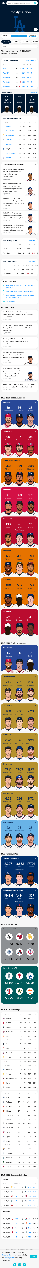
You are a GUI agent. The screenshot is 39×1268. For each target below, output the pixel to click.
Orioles (8, 158)
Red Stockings (11, 131)
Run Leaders (7, 519)
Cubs (7, 1048)
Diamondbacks (11, 1078)
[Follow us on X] (24, 1265)
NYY (29, 1201)
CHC (15, 1196)
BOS (15, 1205)
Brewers (9, 1044)
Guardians (9, 1127)
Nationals (9, 1032)
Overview (6, 42)
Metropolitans (11, 153)
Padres (8, 1074)
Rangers (9, 1153)
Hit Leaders (7, 489)
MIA (29, 1187)
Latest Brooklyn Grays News (13, 164)
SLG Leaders (7, 580)
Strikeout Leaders (9, 676)
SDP (29, 1237)
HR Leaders (7, 402)
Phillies (8, 1023)
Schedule (25, 42)
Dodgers (9, 1069)
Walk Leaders (8, 822)
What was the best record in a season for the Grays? (21, 286)
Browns (8, 126)
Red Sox (9, 1106)
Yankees (9, 1102)
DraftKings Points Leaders (13, 890)
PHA (24, 68)
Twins (8, 1132)
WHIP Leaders (8, 735)
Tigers (8, 1136)
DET (29, 1192)
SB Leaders (7, 611)
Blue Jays (9, 1115)
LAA (29, 1228)
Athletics (9, 140)
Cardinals (9, 1053)
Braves (8, 1018)
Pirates (8, 1057)
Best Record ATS (9, 929)
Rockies (8, 1087)
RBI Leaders (7, 431)
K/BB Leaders (8, 793)
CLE (15, 1192)
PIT (15, 1187)
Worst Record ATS (10, 968)
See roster (34, 92)
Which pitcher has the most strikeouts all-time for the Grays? (20, 296)
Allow (33, 1256)
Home (7, 1249)
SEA (15, 1201)
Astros (8, 1149)
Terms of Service (8, 1255)
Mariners (9, 1158)
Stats (16, 42)
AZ (29, 1219)
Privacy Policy (10, 1257)
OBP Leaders (7, 550)
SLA (23, 73)
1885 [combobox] (4, 47)
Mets (7, 1036)
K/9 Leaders (7, 764)
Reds (7, 1062)
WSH (29, 1196)
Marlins (8, 1027)
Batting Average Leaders (12, 460)
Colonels (9, 144)
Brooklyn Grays (19, 12)
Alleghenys (10, 135)
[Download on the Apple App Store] (14, 1264)
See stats (32, 241)
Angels (8, 1167)
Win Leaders (7, 647)
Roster (35, 42)
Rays (7, 1097)
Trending (21, 1249)
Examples (29, 1249)
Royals (8, 1141)
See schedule (31, 60)
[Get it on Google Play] (19, 1264)
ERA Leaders (7, 706)
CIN (23, 82)
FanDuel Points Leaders (11, 858)
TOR (29, 1205)
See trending (10, 301)
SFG (29, 1223)
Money (13, 1249)
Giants (8, 1083)
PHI (15, 1232)
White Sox (9, 1123)
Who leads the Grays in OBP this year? (20, 291)
